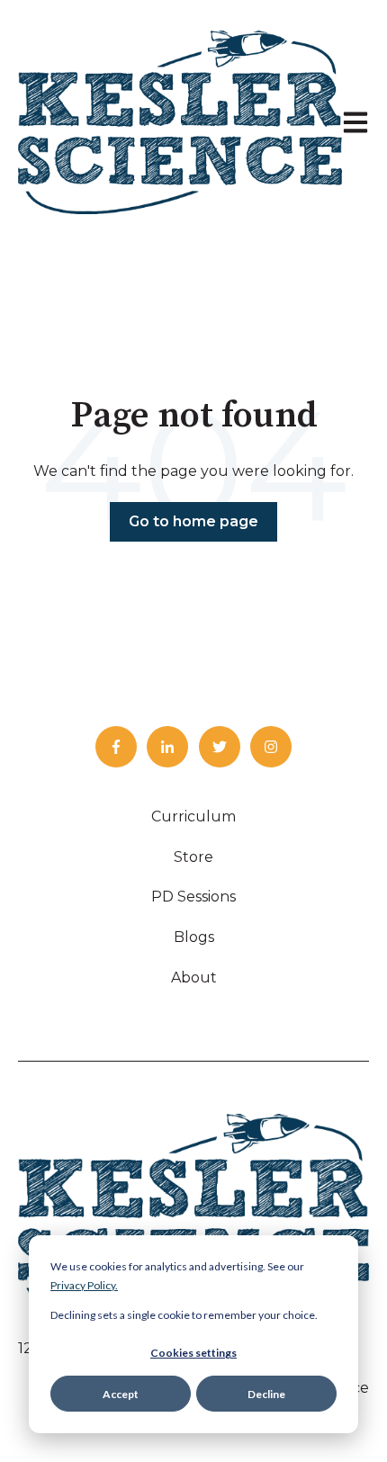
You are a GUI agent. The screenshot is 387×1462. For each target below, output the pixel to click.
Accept (121, 1394)
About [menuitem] (194, 977)
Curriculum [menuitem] (193, 816)
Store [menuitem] (193, 857)
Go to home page (193, 521)
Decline (266, 1394)
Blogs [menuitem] (194, 937)
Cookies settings (193, 1352)
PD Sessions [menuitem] (193, 896)
